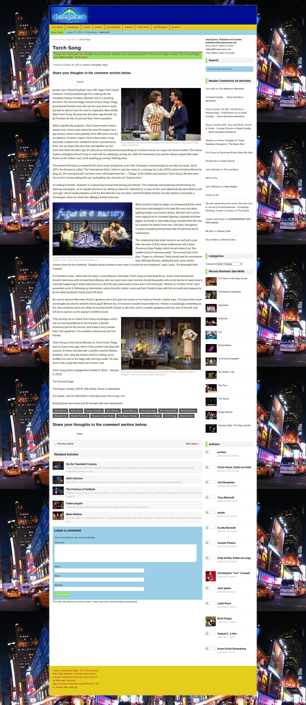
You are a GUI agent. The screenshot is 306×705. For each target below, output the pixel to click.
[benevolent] (211, 310)
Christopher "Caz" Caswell (233, 573)
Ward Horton (186, 416)
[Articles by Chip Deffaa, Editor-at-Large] (211, 564)
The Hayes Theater (127, 416)
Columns (57, 27)
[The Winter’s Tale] (211, 377)
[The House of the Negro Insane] (211, 284)
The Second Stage (151, 416)
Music (98, 27)
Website (58, 585)
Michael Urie (60, 416)
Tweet (79, 82)
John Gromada (148, 410)
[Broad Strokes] (211, 350)
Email (57, 576)
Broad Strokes (225, 345)
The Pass (222, 385)
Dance (129, 27)
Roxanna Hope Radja (103, 416)
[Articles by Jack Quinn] (211, 594)
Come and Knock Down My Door (236, 152)
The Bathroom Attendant (231, 88)
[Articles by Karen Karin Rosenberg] (211, 655)
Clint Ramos (60, 410)
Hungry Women (225, 412)
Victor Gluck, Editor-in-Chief (234, 467)
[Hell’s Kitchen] (58, 482)
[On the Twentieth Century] (58, 468)
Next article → (193, 443)
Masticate (222, 318)
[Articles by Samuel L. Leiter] (211, 640)
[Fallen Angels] (58, 507)
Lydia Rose (224, 603)
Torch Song (170, 416)
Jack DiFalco (112, 410)
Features (143, 27)
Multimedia (113, 27)
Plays (86, 27)
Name (57, 566)
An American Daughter (228, 358)
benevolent (88, 32)
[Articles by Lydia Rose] (211, 609)
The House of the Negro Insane (232, 278)
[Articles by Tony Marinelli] (211, 504)
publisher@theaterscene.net (221, 42)
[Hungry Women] (211, 417)
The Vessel (223, 399)
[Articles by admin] (211, 519)
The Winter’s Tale (226, 372)
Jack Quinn (224, 588)
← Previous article (63, 443)
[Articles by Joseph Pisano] (211, 549)
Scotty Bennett (226, 527)
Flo (215, 178)
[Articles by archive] (211, 458)
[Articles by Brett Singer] (211, 625)
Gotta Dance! (228, 161)
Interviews (160, 27)
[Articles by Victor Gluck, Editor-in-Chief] (211, 473)
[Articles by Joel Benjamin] (211, 488)
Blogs (175, 27)
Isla (220, 332)
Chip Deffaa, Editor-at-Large (234, 558)
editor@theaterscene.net (218, 49)
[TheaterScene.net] (153, 15)
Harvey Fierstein (94, 410)
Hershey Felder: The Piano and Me (234, 425)
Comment (59, 542)
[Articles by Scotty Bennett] (211, 534)
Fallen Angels (230, 186)
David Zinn (76, 410)
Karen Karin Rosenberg (231, 648)
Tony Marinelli (225, 497)
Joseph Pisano (226, 543)
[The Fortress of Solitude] (58, 493)
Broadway (96, 65)
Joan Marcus (129, 410)
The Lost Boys (231, 169)
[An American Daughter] (211, 364)
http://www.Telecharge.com (110, 396)
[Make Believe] (58, 518)
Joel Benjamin (226, 482)
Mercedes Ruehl (168, 410)
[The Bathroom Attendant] (211, 297)
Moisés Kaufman (79, 416)
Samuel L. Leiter (227, 633)
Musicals (73, 27)
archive (86, 65)
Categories (211, 264)
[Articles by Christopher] (211, 579)
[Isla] (211, 337)
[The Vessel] (211, 404)
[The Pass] (211, 391)
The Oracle (243, 210)
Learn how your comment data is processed (115, 601)
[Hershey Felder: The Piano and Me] (211, 431)
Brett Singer (224, 618)
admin (221, 512)
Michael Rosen (188, 410)
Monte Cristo (224, 231)
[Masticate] (211, 324)
